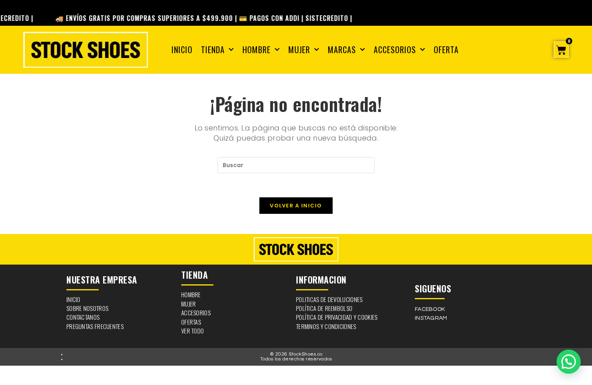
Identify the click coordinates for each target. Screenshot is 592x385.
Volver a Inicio (296, 205)
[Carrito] (561, 49)
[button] (569, 362)
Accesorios (395, 49)
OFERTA (446, 49)
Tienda (213, 49)
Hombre (256, 49)
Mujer (299, 49)
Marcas (342, 49)
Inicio (182, 49)
